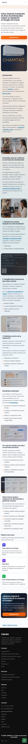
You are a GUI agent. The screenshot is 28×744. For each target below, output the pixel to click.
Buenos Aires (6, 93)
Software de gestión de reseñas (10, 654)
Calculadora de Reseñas (8, 674)
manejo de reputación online (11, 188)
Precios (3, 661)
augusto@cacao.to (8, 708)
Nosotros (3, 687)
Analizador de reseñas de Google (10, 677)
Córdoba (10, 89)
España (3, 719)
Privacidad (4, 695)
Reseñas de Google (6, 679)
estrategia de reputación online (12, 238)
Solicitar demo (14, 37)
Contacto (3, 693)
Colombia (3, 724)
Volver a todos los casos (9, 625)
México (3, 716)
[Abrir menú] (25, 2)
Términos (3, 698)
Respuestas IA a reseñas (8, 659)
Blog (2, 690)
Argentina (4, 714)
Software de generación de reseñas (11, 656)
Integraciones (5, 664)
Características (5, 651)
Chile (2, 721)
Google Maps (14, 402)
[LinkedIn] (2, 740)
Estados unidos (5, 726)
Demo (3, 666)
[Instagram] (6, 740)
